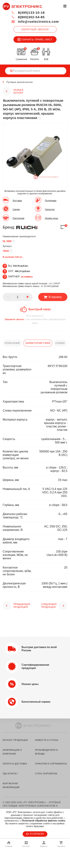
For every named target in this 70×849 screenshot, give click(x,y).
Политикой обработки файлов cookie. (44, 820)
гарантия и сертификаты (51, 763)
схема (60, 343)
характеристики (37, 343)
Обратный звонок (35, 29)
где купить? (10, 773)
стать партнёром (46, 773)
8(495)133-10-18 (31, 12)
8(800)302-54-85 (31, 17)
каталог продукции (15, 740)
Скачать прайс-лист (37, 39)
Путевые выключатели (19, 82)
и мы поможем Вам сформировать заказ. (35, 319)
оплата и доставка (15, 763)
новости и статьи (46, 740)
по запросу (27, 276)
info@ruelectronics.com (38, 21)
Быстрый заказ (40, 309)
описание (12, 343)
